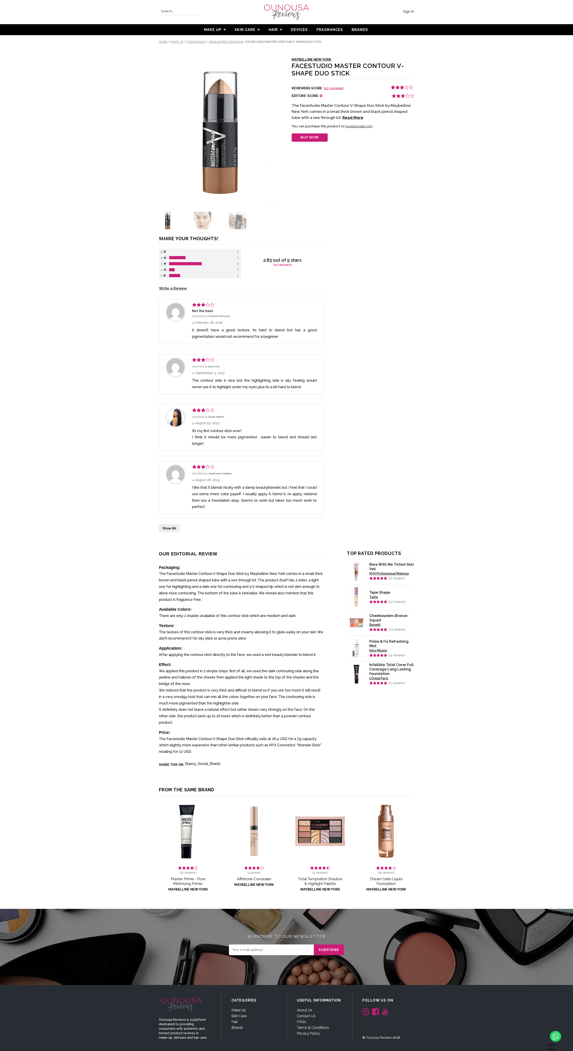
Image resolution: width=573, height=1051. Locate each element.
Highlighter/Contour (226, 41)
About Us (304, 1010)
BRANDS (360, 30)
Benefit (375, 625)
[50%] (185, 263)
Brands (237, 1027)
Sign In (408, 11)
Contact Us (306, 1016)
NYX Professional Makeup (389, 573)
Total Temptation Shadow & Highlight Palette (320, 881)
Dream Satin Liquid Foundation (386, 881)
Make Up (212, 30)
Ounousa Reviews (379, 1037)
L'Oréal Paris (378, 678)
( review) (254, 872)
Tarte (373, 597)
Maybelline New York (311, 60)
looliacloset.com (359, 126)
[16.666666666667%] (174, 275)
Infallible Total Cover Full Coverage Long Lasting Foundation (391, 669)
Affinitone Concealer (254, 879)
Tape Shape (379, 592)
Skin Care (245, 30)
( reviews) (333, 88)
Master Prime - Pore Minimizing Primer (188, 881)
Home (163, 41)
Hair (273, 30)
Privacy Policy (308, 1033)
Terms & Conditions (313, 1027)
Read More (352, 117)
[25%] (177, 257)
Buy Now (310, 137)
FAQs (301, 1022)
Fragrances (329, 30)
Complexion (196, 41)
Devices (299, 30)
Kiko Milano (378, 650)
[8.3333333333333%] (172, 269)
